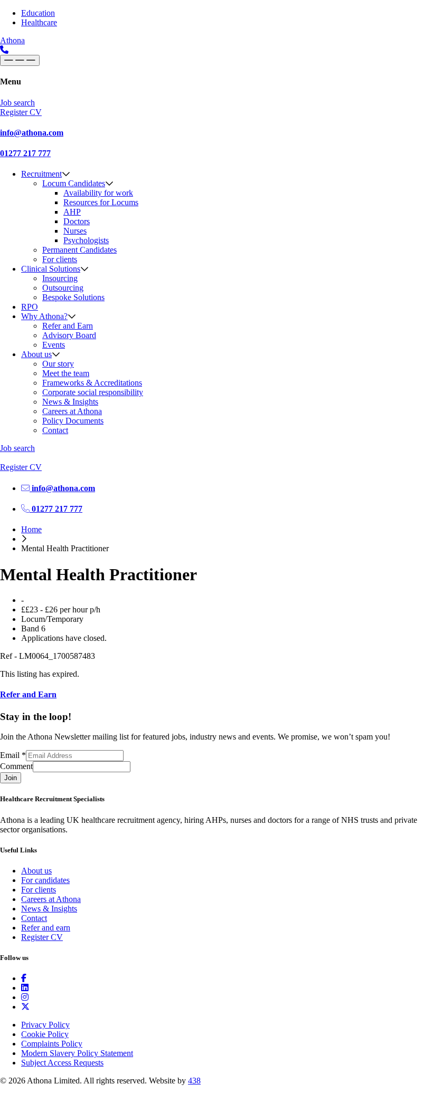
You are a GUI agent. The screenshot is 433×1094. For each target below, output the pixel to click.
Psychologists (86, 240)
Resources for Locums (100, 202)
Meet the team (65, 373)
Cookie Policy (45, 1034)
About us (36, 354)
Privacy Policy (45, 1024)
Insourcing (60, 278)
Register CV (42, 937)
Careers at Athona (72, 411)
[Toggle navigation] (20, 60)
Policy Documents (72, 420)
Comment (16, 766)
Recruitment (41, 173)
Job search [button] (17, 102)
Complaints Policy (51, 1043)
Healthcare (39, 22)
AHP (72, 211)
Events (53, 344)
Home (31, 529)
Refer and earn (45, 927)
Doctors (76, 221)
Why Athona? (44, 316)
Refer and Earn (67, 325)
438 (194, 1080)
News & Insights (70, 401)
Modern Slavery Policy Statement (77, 1053)
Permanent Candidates (79, 249)
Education (38, 12)
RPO (29, 306)
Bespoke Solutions (73, 297)
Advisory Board (69, 335)
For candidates (45, 880)
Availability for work (98, 192)
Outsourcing (62, 287)
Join (10, 778)
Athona (12, 40)
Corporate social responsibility (92, 392)
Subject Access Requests (62, 1062)
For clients (59, 259)
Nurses (75, 230)
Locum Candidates (73, 183)
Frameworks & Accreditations (92, 382)
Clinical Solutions (50, 268)
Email (13, 755)
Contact (55, 430)
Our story (58, 363)
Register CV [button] (21, 112)
